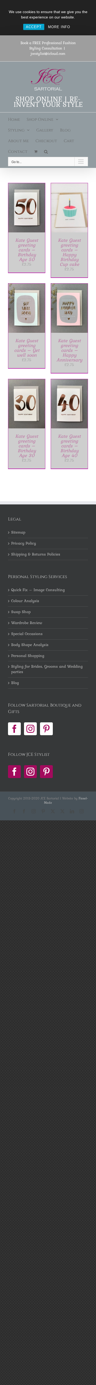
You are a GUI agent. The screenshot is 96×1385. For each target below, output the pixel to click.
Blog (15, 683)
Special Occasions (27, 634)
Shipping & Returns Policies (35, 554)
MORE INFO (59, 27)
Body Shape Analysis (30, 645)
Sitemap (18, 532)
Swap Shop (21, 612)
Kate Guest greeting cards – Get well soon (26, 347)
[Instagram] (30, 728)
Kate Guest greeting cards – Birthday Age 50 (26, 249)
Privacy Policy (23, 543)
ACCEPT (34, 27)
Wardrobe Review (26, 623)
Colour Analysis (25, 601)
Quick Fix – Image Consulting (38, 590)
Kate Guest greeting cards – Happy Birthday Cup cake (69, 252)
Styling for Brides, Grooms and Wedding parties (47, 669)
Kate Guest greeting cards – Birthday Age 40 (69, 445)
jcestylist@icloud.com (48, 53)
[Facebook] (14, 728)
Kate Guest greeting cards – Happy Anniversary (69, 350)
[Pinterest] (46, 728)
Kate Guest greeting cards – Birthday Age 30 (26, 445)
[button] (46, 151)
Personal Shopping (27, 656)
